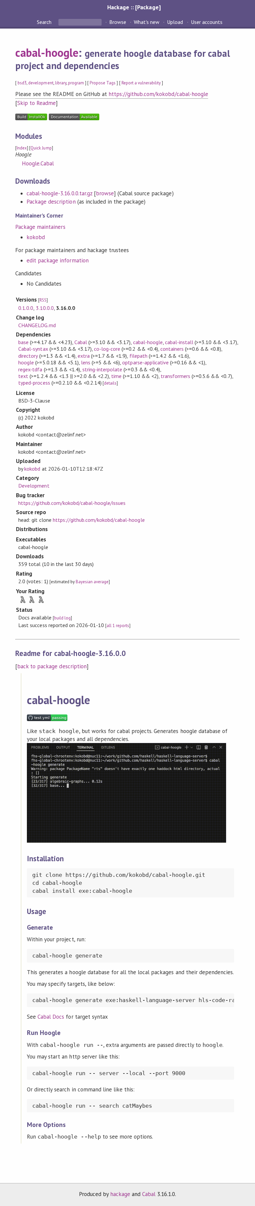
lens (85, 362)
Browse (117, 22)
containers (172, 348)
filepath (138, 355)
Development (33, 485)
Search (45, 22)
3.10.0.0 (45, 308)
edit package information (58, 260)
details (110, 383)
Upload (175, 22)
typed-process (34, 382)
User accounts (206, 22)
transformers (175, 376)
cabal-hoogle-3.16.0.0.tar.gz (59, 193)
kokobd (36, 237)
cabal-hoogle (46, 52)
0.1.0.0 (25, 308)
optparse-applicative (145, 362)
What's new (146, 22)
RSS (43, 300)
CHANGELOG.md (36, 325)
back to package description (52, 666)
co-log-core (107, 348)
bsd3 (22, 83)
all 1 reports (118, 625)
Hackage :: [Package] (133, 7)
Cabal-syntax (33, 348)
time (116, 376)
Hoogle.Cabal (38, 163)
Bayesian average (92, 582)
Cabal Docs (51, 1016)
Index (22, 148)
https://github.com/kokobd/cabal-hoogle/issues (72, 503)
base (23, 342)
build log (62, 618)
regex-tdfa (30, 369)
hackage (120, 1194)
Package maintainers (40, 227)
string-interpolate (102, 369)
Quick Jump (41, 148)
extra (84, 355)
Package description (51, 201)
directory (28, 355)
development (40, 83)
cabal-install (179, 342)
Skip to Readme (36, 103)
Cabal (80, 342)
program (76, 83)
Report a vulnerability (141, 83)
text (23, 376)
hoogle (26, 362)
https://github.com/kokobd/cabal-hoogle (158, 94)
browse (105, 193)
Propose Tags (103, 83)
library (60, 83)
